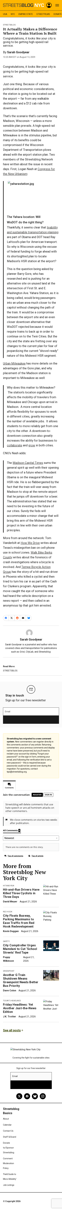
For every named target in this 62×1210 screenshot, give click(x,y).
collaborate (14, 445)
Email (7, 711)
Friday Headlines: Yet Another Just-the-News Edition (20, 1008)
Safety (6, 941)
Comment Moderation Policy (8, 1163)
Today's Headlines (12, 1001)
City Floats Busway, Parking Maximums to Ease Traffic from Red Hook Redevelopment (18, 921)
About (6, 1119)
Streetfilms (43, 14)
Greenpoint (8, 971)
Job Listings (8, 1185)
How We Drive (30, 543)
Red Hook (7, 912)
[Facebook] (27, 1096)
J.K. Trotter (9, 1016)
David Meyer (10, 901)
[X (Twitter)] (19, 1096)
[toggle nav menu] (57, 5)
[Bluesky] (35, 1096)
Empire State (26, 14)
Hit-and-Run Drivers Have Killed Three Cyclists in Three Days (21, 893)
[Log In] (49, 5)
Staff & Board (9, 1137)
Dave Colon (9, 990)
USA (5, 14)
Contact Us (8, 1131)
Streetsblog (9, 25)
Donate (58, 14)
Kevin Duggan (11, 931)
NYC (13, 14)
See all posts (12, 1030)
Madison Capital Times (28, 463)
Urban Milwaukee (14, 363)
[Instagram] (43, 1096)
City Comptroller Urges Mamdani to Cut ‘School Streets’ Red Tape (20, 948)
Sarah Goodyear (18, 52)
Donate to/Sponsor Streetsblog (8, 1148)
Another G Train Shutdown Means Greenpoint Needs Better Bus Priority (20, 980)
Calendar (7, 1125)
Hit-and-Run (8, 886)
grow (31, 445)
